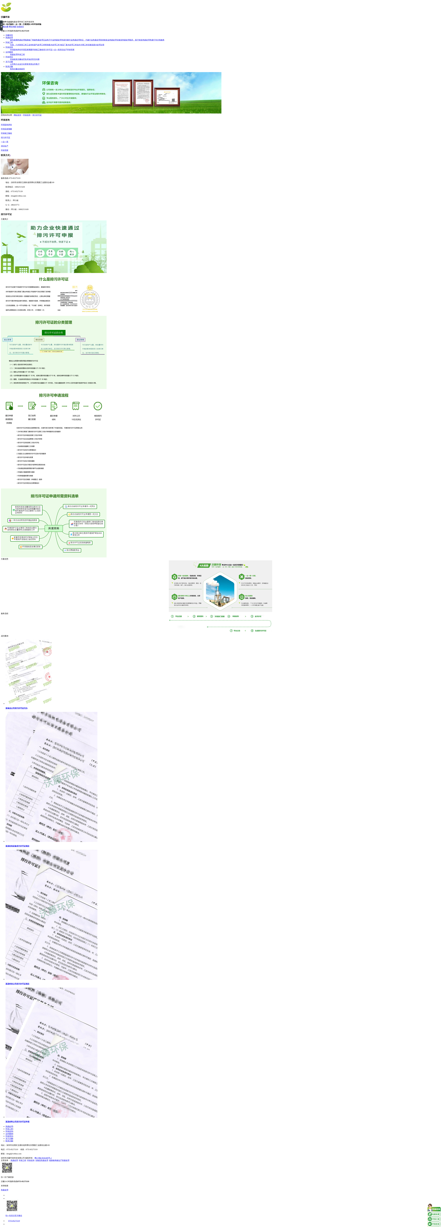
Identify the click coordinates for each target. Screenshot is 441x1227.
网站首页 (17, 115)
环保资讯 (9, 57)
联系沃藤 (9, 66)
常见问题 (36, 59)
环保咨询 (9, 47)
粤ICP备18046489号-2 (43, 1158)
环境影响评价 (15, 50)
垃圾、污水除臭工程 (18, 45)
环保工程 (9, 42)
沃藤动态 (21, 59)
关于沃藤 (9, 62)
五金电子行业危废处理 (52, 40)
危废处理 (9, 38)
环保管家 (70, 50)
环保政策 (13, 59)
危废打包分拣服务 (157, 40)
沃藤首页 (9, 35)
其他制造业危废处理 (108, 40)
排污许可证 (47, 50)
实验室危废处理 (123, 40)
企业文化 (21, 64)
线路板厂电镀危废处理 (34, 40)
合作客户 (36, 64)
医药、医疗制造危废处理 (140, 40)
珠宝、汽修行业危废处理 (90, 40)
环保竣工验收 (37, 50)
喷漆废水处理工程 (52, 45)
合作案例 (9, 52)
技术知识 (28, 59)
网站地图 (12, 27)
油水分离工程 (82, 45)
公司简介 (13, 64)
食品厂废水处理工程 (68, 45)
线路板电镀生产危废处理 (59, 1160)
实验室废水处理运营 (96, 45)
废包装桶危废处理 (17, 40)
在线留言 (20, 27)
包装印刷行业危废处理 (71, 40)
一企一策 (56, 50)
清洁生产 (63, 50)
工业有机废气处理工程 (36, 45)
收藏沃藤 (4, 27)
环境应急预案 (26, 50)
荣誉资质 (28, 64)
